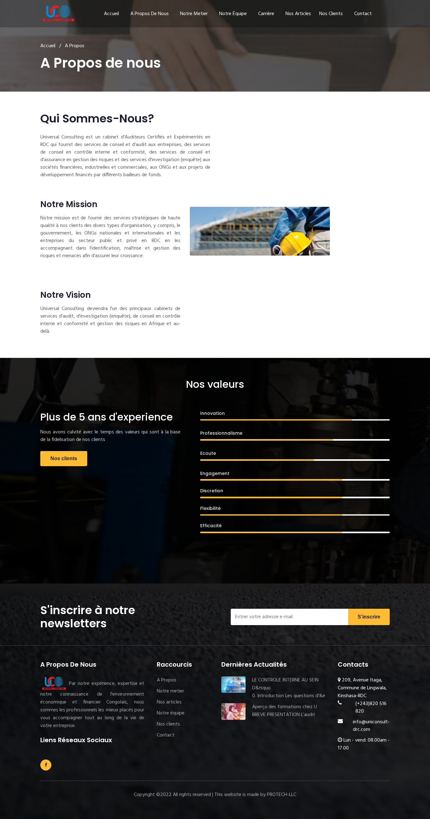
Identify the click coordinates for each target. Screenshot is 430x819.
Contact (363, 14)
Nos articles (298, 14)
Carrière (266, 14)
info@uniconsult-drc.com (371, 725)
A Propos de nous (149, 14)
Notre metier (194, 14)
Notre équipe (233, 14)
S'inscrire (369, 616)
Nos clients (331, 14)
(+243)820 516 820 (371, 707)
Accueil (111, 14)
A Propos (166, 680)
